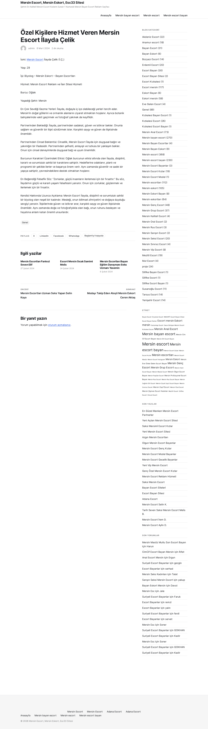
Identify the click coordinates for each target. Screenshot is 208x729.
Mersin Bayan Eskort (154, 149)
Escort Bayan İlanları (149, 321)
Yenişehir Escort (151, 300)
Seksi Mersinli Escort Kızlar (157, 426)
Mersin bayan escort (127, 15)
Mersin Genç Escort (153, 205)
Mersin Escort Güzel (171, 351)
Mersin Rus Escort (152, 227)
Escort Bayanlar (151, 568)
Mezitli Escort (149, 255)
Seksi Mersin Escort (153, 482)
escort (167, 317)
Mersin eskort (150, 188)
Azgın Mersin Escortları (155, 437)
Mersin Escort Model (154, 177)
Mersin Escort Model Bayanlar (159, 454)
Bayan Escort (149, 48)
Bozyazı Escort (150, 59)
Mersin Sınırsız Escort (154, 244)
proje (145, 266)
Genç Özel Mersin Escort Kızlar (159, 471)
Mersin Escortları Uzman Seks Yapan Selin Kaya (46, 293)
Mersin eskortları (151, 199)
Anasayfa (105, 15)
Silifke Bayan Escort (153, 272)
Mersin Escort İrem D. (154, 519)
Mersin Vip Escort (152, 249)
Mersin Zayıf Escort (161, 387)
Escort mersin (150, 87)
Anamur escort (150, 42)
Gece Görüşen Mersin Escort (174, 325)
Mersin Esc (148, 591)
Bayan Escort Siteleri (154, 487)
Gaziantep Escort (157, 325)
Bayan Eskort (149, 53)
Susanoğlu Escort (152, 288)
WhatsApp (74, 236)
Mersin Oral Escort (152, 221)
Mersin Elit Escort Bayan (165, 339)
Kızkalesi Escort (151, 121)
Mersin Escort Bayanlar (155, 165)
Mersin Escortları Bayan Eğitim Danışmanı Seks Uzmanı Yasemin (114, 264)
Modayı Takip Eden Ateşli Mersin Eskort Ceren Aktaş (111, 293)
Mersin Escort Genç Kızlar (156, 448)
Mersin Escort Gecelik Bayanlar (159, 459)
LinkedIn (44, 236)
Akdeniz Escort (150, 37)
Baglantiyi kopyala (93, 235)
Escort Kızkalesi (151, 81)
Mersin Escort (35, 59)
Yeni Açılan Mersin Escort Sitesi (160, 420)
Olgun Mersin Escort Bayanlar (159, 443)
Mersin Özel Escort (177, 387)
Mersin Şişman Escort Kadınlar (155, 391)
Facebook (58, 236)
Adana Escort (149, 499)
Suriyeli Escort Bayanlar (155, 563)
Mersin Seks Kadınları (154, 574)
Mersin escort (151, 15)
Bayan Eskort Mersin (154, 585)
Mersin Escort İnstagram (156, 359)
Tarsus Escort (150, 294)
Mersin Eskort (173, 359)
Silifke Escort (149, 277)
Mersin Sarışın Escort (154, 233)
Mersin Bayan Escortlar (155, 143)
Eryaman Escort (157, 317)
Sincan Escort (152, 395)
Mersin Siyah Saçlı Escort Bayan (167, 383)
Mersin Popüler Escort (156, 376)
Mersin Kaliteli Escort (154, 216)
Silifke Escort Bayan (153, 283)
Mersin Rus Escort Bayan (170, 379)
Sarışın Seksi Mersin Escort (157, 579)
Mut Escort (148, 260)
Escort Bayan (149, 70)
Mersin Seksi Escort (153, 238)
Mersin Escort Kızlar (153, 171)
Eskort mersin (150, 98)
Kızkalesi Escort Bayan (155, 126)
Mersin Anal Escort (152, 132)
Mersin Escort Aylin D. (154, 525)
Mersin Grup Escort (153, 210)
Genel (25, 222)
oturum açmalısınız (59, 324)
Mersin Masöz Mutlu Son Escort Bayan (164, 542)
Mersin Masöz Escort (159, 372)
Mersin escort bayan (175, 15)
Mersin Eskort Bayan (154, 193)
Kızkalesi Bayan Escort (155, 115)
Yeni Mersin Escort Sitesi (156, 431)
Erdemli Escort (150, 65)
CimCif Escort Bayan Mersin (158, 551)
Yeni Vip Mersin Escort (155, 465)
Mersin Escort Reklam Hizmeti (159, 476)
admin (31, 48)
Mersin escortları (151, 182)
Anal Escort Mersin (152, 557)
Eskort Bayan (149, 93)
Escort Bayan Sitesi (153, 76)
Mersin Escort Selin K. (154, 504)
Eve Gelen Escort (152, 104)
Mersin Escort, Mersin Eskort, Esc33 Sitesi (52, 2)
